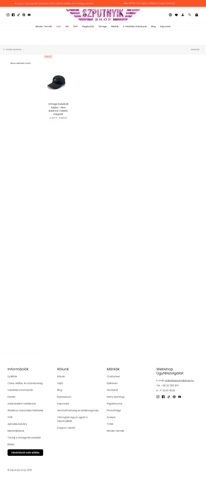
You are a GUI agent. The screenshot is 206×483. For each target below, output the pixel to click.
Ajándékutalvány (17, 424)
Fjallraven (112, 383)
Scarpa (111, 417)
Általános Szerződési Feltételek (25, 410)
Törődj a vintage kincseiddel (24, 437)
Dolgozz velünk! (66, 428)
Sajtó (60, 383)
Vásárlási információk (20, 390)
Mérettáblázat (16, 431)
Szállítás (12, 376)
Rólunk (61, 376)
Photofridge (114, 410)
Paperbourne (114, 403)
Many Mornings (116, 397)
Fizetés (11, 397)
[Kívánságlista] (176, 15)
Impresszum (64, 397)
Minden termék (115, 431)
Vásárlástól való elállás (25, 452)
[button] (67, 26)
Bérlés (11, 444)
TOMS (110, 424)
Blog (59, 390)
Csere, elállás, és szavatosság (25, 383)
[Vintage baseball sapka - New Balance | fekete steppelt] (58, 77)
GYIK (10, 417)
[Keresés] (189, 15)
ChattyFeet (113, 376)
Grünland (112, 390)
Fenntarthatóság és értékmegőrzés (78, 410)
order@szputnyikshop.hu (179, 380)
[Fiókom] (182, 15)
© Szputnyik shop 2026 (20, 470)
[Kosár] (196, 15)
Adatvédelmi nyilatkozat (22, 403)
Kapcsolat (63, 403)
